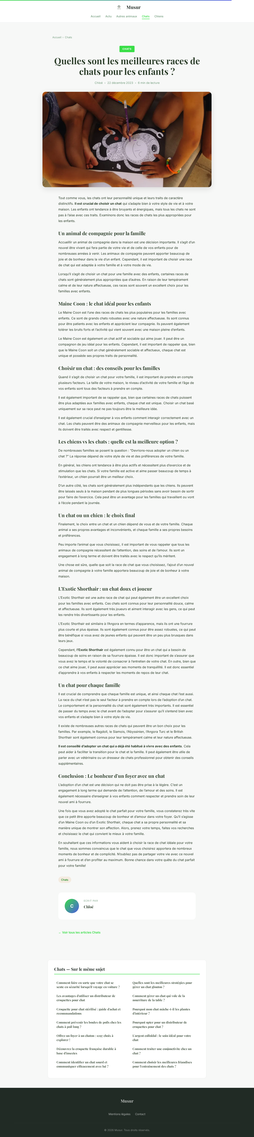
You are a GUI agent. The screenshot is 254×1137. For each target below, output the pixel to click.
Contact (140, 1114)
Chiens (159, 16)
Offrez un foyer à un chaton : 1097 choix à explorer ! (85, 1038)
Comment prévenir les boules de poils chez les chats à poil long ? (89, 1024)
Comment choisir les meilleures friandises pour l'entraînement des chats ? (162, 1064)
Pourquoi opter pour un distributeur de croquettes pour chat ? (160, 1024)
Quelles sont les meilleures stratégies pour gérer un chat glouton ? (162, 985)
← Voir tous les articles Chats (79, 932)
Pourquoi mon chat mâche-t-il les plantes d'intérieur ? (161, 1011)
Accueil (96, 16)
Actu (108, 16)
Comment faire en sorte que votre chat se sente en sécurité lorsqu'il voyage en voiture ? (88, 985)
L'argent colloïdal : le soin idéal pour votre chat (162, 1038)
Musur (133, 7)
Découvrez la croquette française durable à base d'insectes (86, 1051)
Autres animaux (126, 16)
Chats (146, 16)
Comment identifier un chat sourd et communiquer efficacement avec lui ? (82, 1064)
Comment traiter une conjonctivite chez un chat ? (162, 1051)
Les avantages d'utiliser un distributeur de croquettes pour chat (86, 998)
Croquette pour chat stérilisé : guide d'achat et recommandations (88, 1011)
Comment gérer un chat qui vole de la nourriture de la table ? (159, 998)
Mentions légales (119, 1114)
